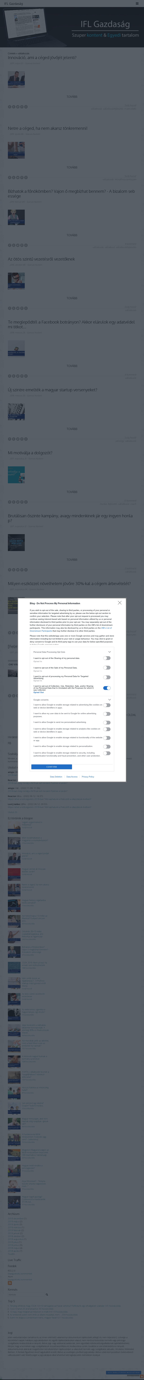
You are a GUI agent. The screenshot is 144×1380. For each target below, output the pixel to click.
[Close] (120, 603)
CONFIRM (52, 767)
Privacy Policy (88, 777)
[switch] (107, 658)
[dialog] (72, 690)
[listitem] (72, 651)
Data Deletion (56, 777)
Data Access (72, 777)
